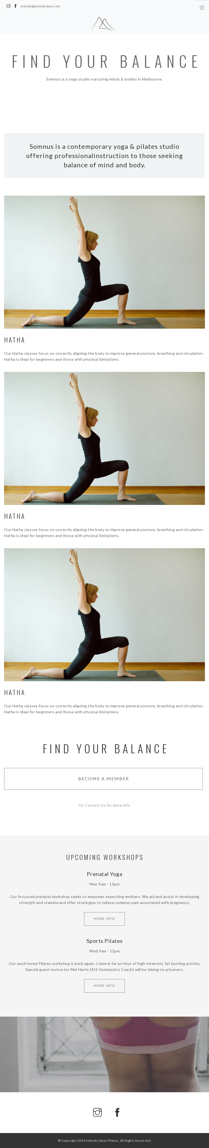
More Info (104, 918)
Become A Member (103, 778)
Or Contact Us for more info (104, 805)
